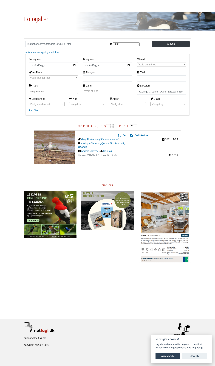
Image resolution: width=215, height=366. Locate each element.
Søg (172, 44)
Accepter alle (168, 356)
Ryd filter (34, 110)
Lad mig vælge (195, 347)
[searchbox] (54, 91)
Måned (141, 59)
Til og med (88, 59)
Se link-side (140, 135)
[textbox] (161, 64)
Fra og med (35, 59)
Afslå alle (194, 356)
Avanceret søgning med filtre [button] (43, 52)
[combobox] (161, 64)
